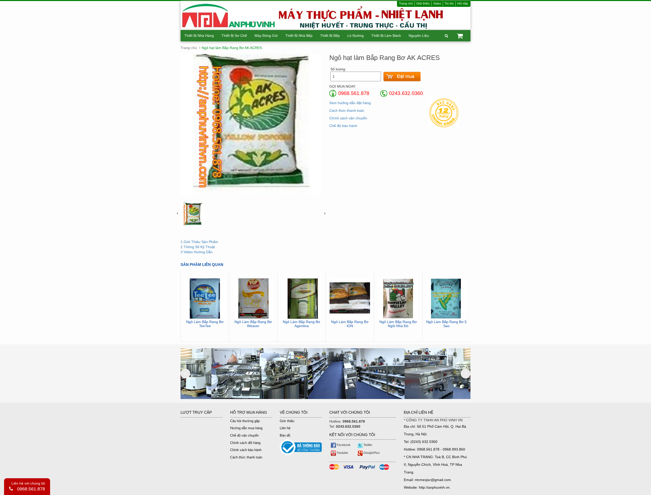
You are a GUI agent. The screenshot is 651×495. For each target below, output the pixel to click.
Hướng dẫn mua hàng (246, 428)
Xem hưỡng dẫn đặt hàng (350, 103)
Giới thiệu (423, 3)
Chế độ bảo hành (343, 126)
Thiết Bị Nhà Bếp (299, 36)
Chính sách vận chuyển (348, 118)
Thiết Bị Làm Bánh (386, 36)
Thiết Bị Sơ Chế (234, 36)
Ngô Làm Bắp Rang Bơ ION (349, 324)
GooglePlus (371, 453)
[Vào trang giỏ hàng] (402, 77)
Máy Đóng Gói (266, 36)
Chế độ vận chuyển (244, 435)
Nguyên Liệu (419, 36)
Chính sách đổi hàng (245, 443)
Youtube (342, 453)
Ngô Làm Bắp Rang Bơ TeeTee (205, 324)
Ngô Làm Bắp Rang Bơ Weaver (253, 324)
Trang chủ (406, 3)
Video (437, 3)
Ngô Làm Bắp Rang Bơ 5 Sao (446, 324)
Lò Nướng (355, 36)
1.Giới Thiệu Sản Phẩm (199, 242)
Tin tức (449, 3)
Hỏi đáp (462, 3)
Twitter (367, 445)
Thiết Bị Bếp (330, 36)
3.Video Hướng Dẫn (197, 252)
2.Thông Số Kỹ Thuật (198, 247)
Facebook (343, 445)
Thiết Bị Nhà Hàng (199, 36)
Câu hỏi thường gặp (245, 421)
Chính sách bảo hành (245, 450)
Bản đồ (285, 435)
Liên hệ (285, 428)
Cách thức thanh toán (346, 110)
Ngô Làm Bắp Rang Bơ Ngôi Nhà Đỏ (398, 324)
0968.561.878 (31, 488)
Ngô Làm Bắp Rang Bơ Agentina (301, 324)
